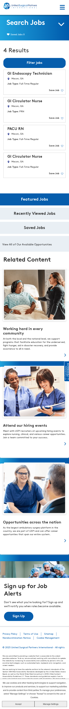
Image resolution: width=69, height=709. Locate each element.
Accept (18, 703)
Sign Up (19, 616)
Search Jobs (26, 23)
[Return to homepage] (20, 6)
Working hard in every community (23, 331)
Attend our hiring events (25, 426)
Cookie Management (48, 638)
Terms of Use (30, 634)
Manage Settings (50, 703)
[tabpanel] (34, 244)
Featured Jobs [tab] (34, 200)
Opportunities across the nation (32, 522)
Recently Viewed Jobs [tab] (34, 214)
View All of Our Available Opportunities (27, 244)
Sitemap (48, 634)
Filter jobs (34, 63)
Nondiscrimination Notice (17, 638)
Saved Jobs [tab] (34, 228)
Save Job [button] (54, 90)
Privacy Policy (10, 634)
